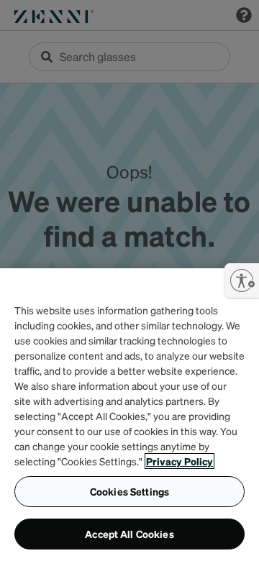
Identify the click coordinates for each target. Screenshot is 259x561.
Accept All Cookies (129, 533)
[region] (129, 414)
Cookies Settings (129, 491)
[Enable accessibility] (241, 280)
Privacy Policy (179, 461)
